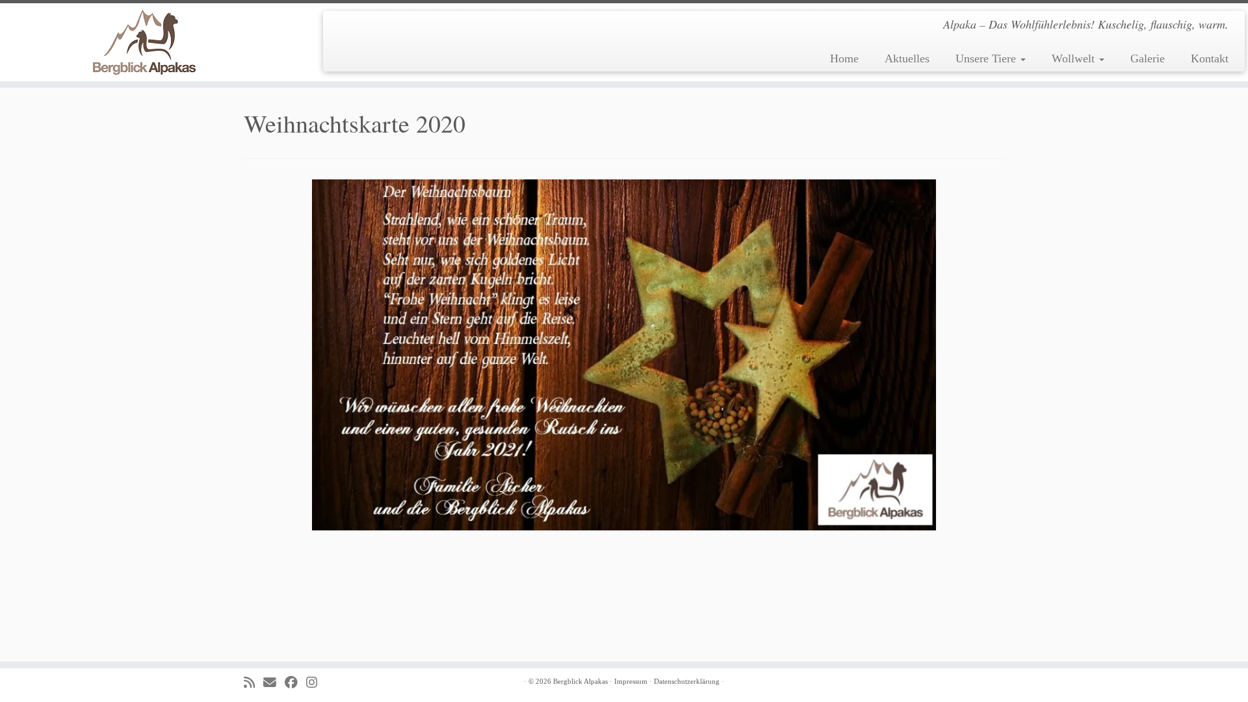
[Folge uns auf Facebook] (295, 683)
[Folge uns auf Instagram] (316, 683)
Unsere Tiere (987, 58)
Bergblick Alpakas (580, 681)
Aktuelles (907, 58)
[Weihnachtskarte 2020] (624, 353)
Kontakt (1209, 58)
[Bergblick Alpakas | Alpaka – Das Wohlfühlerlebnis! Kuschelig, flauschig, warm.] (144, 42)
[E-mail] (274, 683)
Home (844, 58)
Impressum (630, 681)
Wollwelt (1075, 58)
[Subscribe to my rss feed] (253, 683)
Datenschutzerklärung (687, 681)
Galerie (1147, 58)
